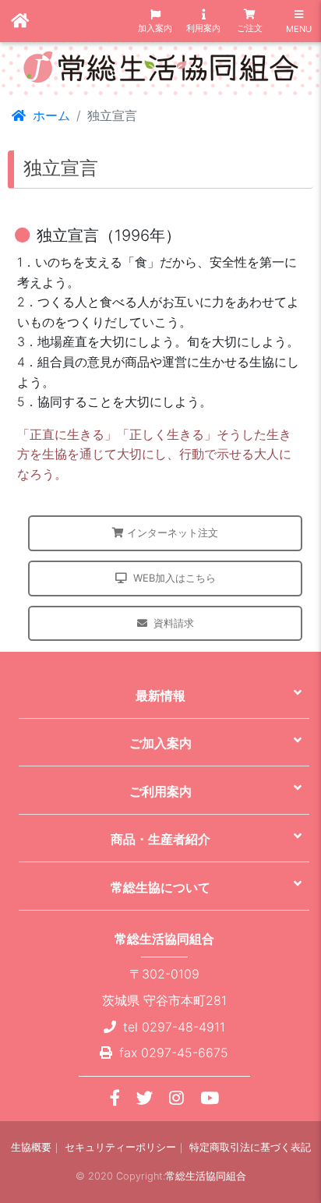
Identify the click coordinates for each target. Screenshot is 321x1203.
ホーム (49, 115)
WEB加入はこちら (174, 577)
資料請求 (173, 623)
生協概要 (31, 1147)
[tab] (164, 694)
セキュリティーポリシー (120, 1147)
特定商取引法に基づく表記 (250, 1147)
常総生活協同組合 (205, 1176)
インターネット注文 (172, 532)
